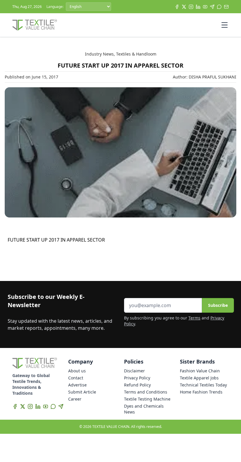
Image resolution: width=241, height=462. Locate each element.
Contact (75, 378)
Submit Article (82, 392)
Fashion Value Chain (200, 371)
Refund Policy (137, 385)
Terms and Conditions (145, 392)
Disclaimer (134, 371)
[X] (184, 6)
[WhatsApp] (219, 6)
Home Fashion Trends (201, 392)
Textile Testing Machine (147, 399)
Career (74, 399)
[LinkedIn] (198, 6)
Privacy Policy (137, 378)
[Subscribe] (226, 6)
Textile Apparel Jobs (199, 378)
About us (77, 371)
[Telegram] (212, 6)
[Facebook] (177, 6)
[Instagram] (191, 6)
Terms (194, 318)
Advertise (77, 385)
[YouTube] (205, 6)
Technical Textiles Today (203, 385)
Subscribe (218, 305)
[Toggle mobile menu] (224, 25)
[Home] (34, 25)
